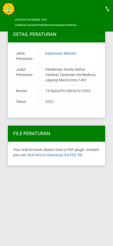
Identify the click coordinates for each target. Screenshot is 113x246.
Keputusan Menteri (60, 53)
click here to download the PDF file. (55, 155)
